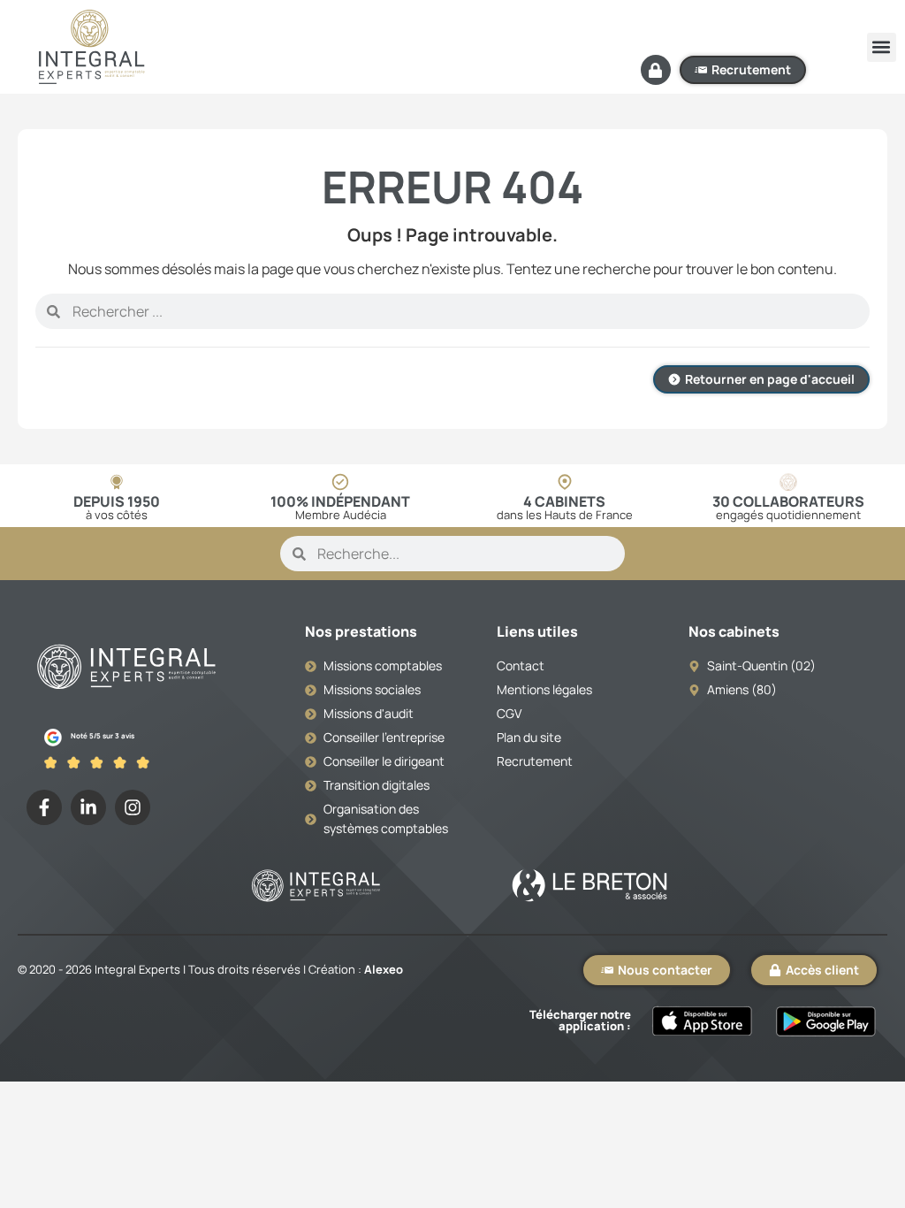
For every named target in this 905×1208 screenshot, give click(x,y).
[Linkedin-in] (88, 807)
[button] (881, 47)
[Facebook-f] (44, 807)
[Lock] (656, 70)
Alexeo (383, 969)
